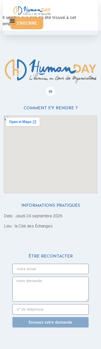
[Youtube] (50, 91)
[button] (12, 20)
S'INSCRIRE (27, 24)
